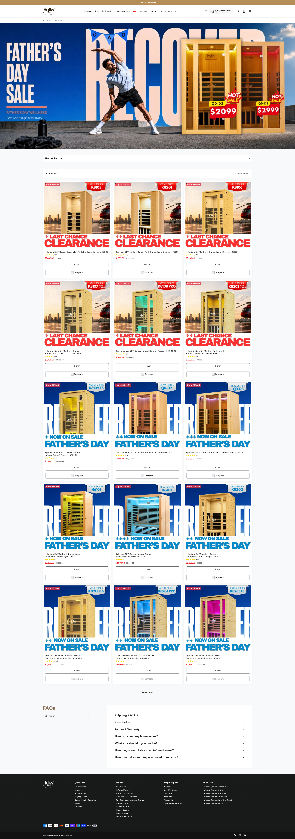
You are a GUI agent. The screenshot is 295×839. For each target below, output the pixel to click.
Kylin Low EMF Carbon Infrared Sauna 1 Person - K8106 (211, 252)
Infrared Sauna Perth (213, 803)
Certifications (170, 790)
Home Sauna (57, 20)
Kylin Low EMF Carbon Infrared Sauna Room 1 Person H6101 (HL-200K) (63, 555)
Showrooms (80, 793)
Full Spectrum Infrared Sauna (130, 800)
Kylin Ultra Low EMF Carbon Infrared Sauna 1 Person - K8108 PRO (145, 351)
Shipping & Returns (173, 803)
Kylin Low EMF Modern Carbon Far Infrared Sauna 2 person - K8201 (146, 252)
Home (47, 20)
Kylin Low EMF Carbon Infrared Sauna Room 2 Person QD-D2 (144, 452)
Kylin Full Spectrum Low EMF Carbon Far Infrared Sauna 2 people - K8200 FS (63, 657)
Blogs (77, 803)
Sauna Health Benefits (85, 800)
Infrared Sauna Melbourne (215, 787)
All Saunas (121, 787)
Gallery (167, 787)
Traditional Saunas (124, 793)
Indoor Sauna (122, 810)
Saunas (87, 11)
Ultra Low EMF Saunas (126, 797)
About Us (155, 11)
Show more (147, 693)
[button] (88, 11)
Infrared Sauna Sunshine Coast (217, 800)
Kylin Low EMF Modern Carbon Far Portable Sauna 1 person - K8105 (76, 252)
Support (143, 11)
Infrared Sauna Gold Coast (215, 797)
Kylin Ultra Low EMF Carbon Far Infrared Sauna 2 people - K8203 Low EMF (205, 352)
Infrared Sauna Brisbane (214, 793)
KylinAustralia (53, 835)
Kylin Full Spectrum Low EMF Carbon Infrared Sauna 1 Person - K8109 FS (62, 453)
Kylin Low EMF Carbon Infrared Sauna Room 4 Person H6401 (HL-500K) (133, 555)
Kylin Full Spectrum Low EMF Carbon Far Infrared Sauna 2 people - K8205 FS (204, 657)
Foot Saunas (122, 813)
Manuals (168, 797)
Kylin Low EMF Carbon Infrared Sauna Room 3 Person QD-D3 (214, 452)
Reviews (78, 807)
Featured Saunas (124, 817)
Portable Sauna (123, 807)
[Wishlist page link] (206, 11)
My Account (80, 787)
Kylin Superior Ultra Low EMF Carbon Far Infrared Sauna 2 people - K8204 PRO (134, 657)
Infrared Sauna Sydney (213, 790)
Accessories (122, 11)
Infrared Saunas (123, 790)
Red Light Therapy (103, 11)
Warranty (168, 800)
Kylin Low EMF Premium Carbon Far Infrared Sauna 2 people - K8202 (203, 555)
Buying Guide (81, 797)
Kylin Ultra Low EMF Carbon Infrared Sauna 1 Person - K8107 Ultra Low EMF (63, 352)
